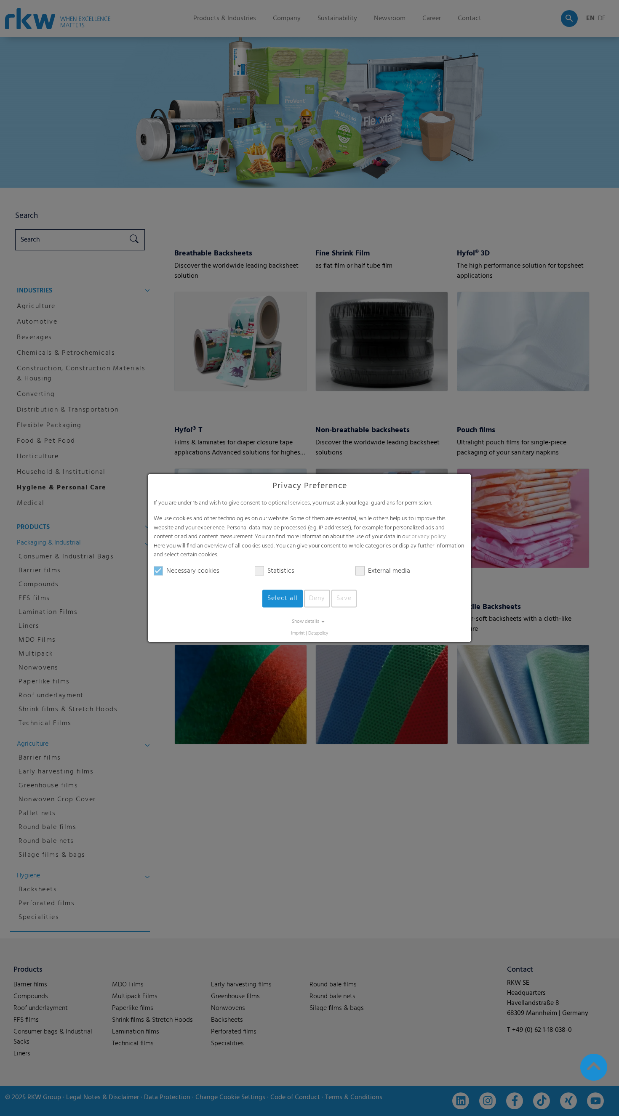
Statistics (280, 571)
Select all (282, 598)
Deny (317, 598)
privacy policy (428, 537)
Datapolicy (318, 633)
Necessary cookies (192, 571)
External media (389, 571)
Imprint (298, 633)
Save (344, 598)
